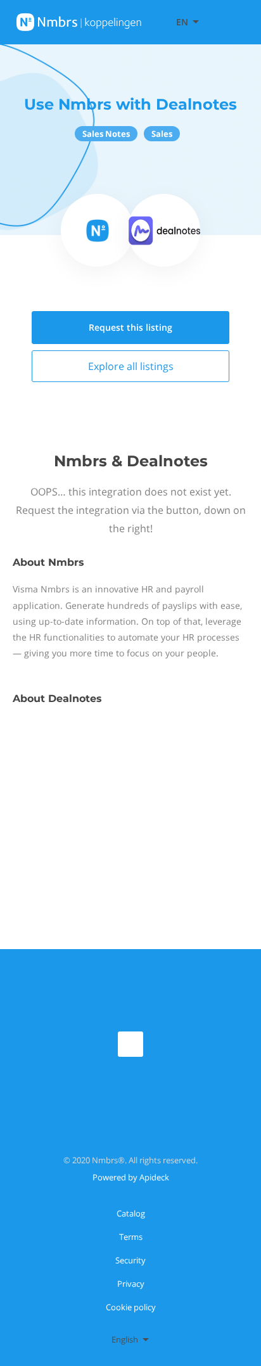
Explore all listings (131, 366)
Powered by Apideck (130, 1177)
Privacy (130, 1283)
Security (130, 1260)
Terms (131, 1236)
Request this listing (130, 327)
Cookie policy (131, 1307)
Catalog (131, 1213)
